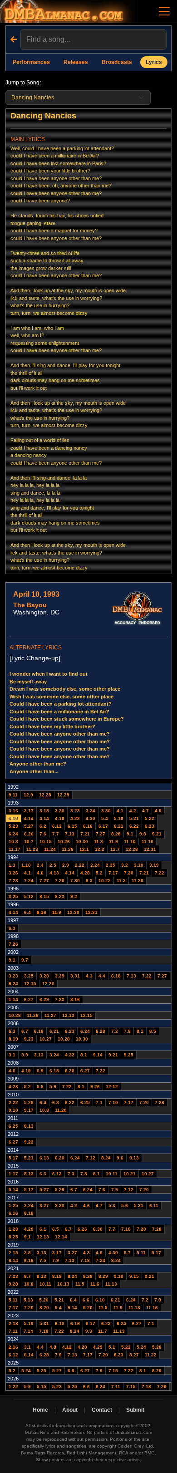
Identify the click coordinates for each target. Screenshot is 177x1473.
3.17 (29, 810)
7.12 (90, 1157)
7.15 (113, 1370)
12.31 (150, 849)
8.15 (44, 896)
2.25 (110, 865)
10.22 (104, 880)
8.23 (59, 896)
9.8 (142, 833)
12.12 (112, 1086)
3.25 (13, 896)
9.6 (120, 1157)
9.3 (88, 1331)
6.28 (100, 1031)
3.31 (75, 975)
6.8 (55, 1102)
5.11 (141, 1252)
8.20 (44, 1307)
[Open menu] (164, 11)
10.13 (63, 1284)
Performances (31, 62)
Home (40, 1410)
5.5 (40, 1086)
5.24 (141, 1347)
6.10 (100, 1299)
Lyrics (154, 62)
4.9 (158, 810)
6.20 (69, 1070)
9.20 (88, 1307)
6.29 (44, 999)
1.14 (13, 999)
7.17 (113, 872)
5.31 (138, 1205)
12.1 (84, 849)
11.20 (61, 1110)
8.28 (116, 833)
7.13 (69, 833)
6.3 (12, 928)
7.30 (75, 880)
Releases (76, 62)
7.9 (114, 1189)
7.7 (55, 833)
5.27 (29, 826)
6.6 (86, 1299)
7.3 (71, 1173)
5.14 (13, 1189)
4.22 (75, 818)
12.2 (99, 849)
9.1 (130, 833)
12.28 (45, 794)
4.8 (52, 1347)
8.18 (57, 1276)
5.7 (127, 1252)
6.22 (134, 826)
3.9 (24, 1054)
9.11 (13, 794)
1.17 (13, 1173)
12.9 (28, 794)
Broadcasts (117, 62)
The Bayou (30, 605)
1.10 (26, 865)
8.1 (140, 1031)
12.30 (73, 912)
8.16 (75, 999)
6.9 (40, 1070)
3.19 (154, 865)
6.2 (42, 826)
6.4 (27, 912)
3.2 (124, 865)
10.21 (129, 1173)
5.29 (59, 1189)
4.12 (67, 1347)
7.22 (159, 872)
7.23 (13, 880)
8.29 (103, 1276)
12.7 (115, 849)
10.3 (13, 841)
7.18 (85, 1260)
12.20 (48, 983)
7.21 (85, 833)
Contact (102, 1410)
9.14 (98, 1054)
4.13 (54, 872)
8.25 (13, 1236)
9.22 (29, 1141)
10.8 (44, 1110)
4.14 (29, 818)
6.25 (85, 1102)
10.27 (45, 1038)
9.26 (95, 1086)
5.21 (134, 818)
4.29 (98, 1347)
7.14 (28, 1331)
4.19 (26, 1070)
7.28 (59, 880)
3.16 (13, 810)
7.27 (100, 833)
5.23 (13, 826)
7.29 (162, 1386)
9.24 (13, 983)
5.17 (13, 1157)
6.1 (42, 1229)
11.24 (50, 849)
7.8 (127, 1031)
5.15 (41, 1386)
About (70, 1410)
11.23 (32, 849)
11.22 (151, 1354)
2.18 (13, 1323)
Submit (135, 1410)
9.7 (24, 959)
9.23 (29, 1038)
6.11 (153, 1205)
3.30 (106, 810)
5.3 (111, 1205)
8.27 (134, 1354)
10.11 (112, 1173)
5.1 (111, 1347)
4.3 (89, 975)
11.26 (68, 849)
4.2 (132, 810)
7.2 (114, 1031)
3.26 (13, 872)
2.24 (95, 865)
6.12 (57, 826)
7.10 (113, 1102)
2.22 (79, 865)
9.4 (58, 1307)
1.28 (13, 1229)
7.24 (29, 880)
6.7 (24, 1031)
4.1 (120, 810)
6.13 (44, 1157)
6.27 (29, 999)
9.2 (73, 896)
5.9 (52, 1086)
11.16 (147, 841)
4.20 (29, 1229)
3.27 (44, 1205)
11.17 (14, 849)
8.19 (13, 1038)
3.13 (39, 1054)
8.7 (27, 1276)
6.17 (103, 826)
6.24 (13, 833)
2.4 (40, 865)
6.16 (88, 826)
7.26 (13, 944)
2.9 (65, 865)
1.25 (13, 1205)
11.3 (98, 841)
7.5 (42, 1260)
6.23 (149, 826)
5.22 (149, 818)
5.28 (29, 1102)
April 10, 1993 (36, 594)
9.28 (13, 1284)
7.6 (42, 833)
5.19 (118, 818)
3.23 (75, 810)
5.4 (104, 818)
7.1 (99, 1102)
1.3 (12, 865)
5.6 (124, 1205)
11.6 (94, 1284)
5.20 (44, 1299)
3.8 (27, 1252)
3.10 (138, 865)
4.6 (40, 872)
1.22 (13, 1386)
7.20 (128, 872)
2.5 (52, 865)
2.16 (13, 1347)
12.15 (30, 983)
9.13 (134, 1157)
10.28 (15, 1015)
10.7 (29, 841)
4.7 (145, 810)
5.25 (41, 1370)
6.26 (29, 833)
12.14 (61, 1236)
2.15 (13, 1252)
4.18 (59, 818)
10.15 (45, 841)
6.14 (13, 1260)
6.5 (55, 1229)
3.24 (90, 810)
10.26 (64, 841)
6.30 (98, 1229)
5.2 (99, 872)
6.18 (116, 975)
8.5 (152, 1031)
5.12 (29, 896)
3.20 (59, 810)
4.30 (90, 818)
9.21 (157, 833)
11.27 (50, 1015)
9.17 (29, 1110)
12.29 (63, 794)
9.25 (128, 1054)
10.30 (82, 841)
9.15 (134, 1276)
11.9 (113, 841)
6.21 (118, 826)
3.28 (44, 975)
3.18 (44, 810)
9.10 (13, 1110)
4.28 (85, 872)
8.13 (29, 1126)
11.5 (79, 1284)
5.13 (29, 1173)
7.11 (13, 1331)
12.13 (68, 1015)
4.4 (101, 975)
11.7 (102, 1331)
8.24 (106, 1157)
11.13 (111, 1284)
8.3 (89, 880)
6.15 (72, 826)
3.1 (12, 1054)
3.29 (59, 975)
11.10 (130, 841)
